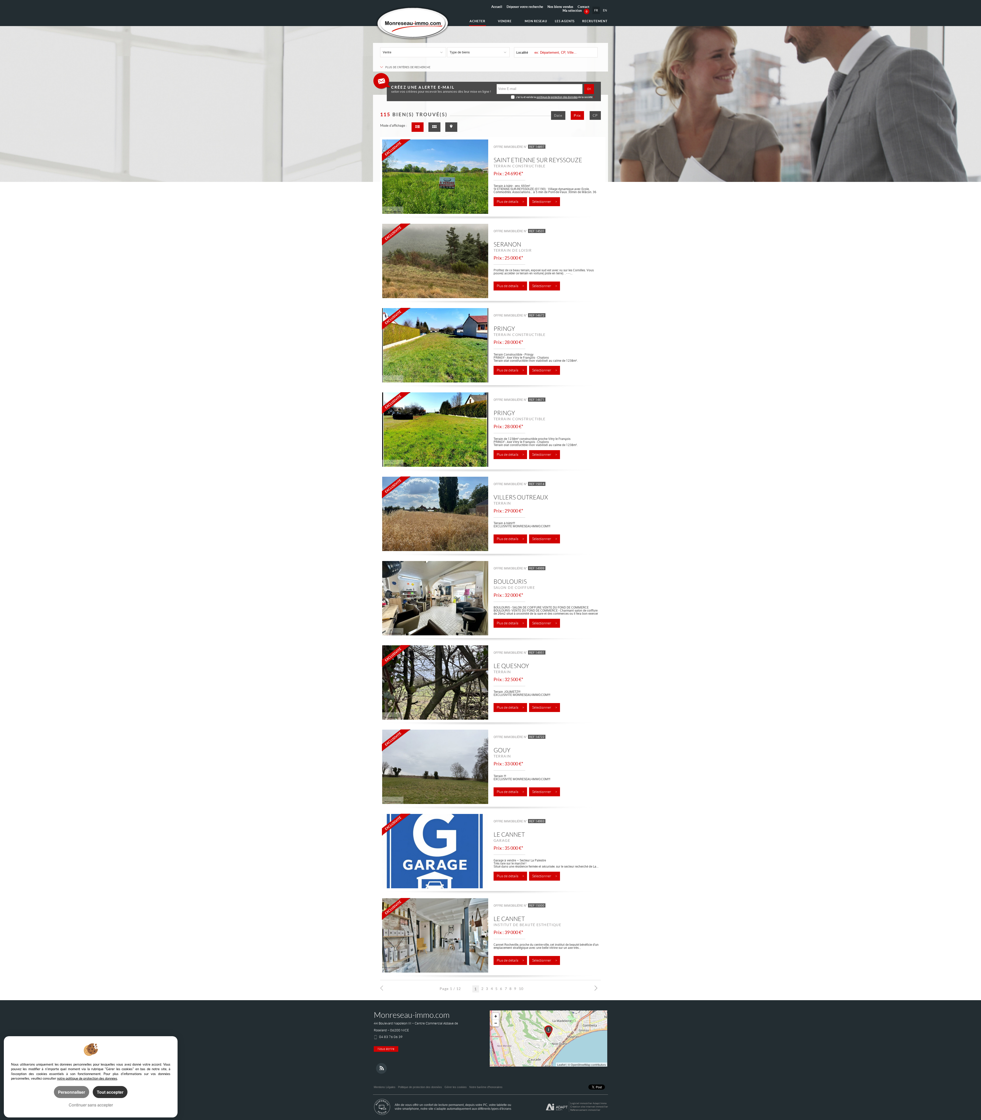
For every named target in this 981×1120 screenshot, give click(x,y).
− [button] (495, 1023)
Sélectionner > (544, 202)
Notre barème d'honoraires (486, 1087)
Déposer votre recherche (525, 7)
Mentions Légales (384, 1087)
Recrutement (595, 21)
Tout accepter (110, 1092)
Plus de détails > (510, 202)
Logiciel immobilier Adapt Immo (588, 1103)
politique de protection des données (557, 97)
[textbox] (564, 52)
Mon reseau (536, 21)
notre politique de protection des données (87, 1078)
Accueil (496, 7)
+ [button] (495, 1016)
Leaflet (561, 1065)
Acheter (477, 21)
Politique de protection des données (420, 1087)
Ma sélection (575, 11)
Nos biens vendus (560, 7)
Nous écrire (386, 1049)
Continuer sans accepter (91, 1105)
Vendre (505, 21)
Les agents (565, 21)
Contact (583, 7)
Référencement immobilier (585, 1110)
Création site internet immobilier (589, 1106)
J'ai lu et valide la (526, 97)
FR (596, 10)
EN (605, 10)
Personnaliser (71, 1092)
